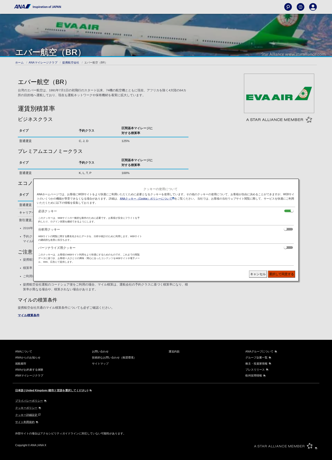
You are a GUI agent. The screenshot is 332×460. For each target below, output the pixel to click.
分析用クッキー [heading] (49, 229)
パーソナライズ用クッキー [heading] (57, 248)
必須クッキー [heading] (47, 211)
